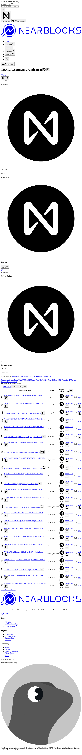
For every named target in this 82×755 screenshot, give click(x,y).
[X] (2, 614)
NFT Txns (25, 380)
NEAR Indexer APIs (11, 624)
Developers (9, 51)
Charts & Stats (9, 638)
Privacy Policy (9, 653)
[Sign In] (7, 59)
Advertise (8, 622)
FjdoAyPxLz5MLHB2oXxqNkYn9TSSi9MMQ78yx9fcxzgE (32, 376)
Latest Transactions (11, 636)
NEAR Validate (10, 627)
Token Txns (18, 380)
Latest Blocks (9, 634)
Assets (58, 380)
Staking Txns (48, 380)
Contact (7, 649)
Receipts (11, 380)
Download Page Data (20, 387)
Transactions (5, 380)
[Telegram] (7, 614)
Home (7, 41)
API (4, 75)
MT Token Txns (35, 380)
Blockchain (9, 44)
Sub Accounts (10, 382)
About (7, 647)
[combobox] (10, 7)
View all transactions (8, 590)
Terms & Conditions (11, 651)
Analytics (67, 380)
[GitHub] (4, 614)
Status (7, 656)
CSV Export (7, 387)
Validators (8, 640)
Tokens (8, 48)
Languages (9, 54)
